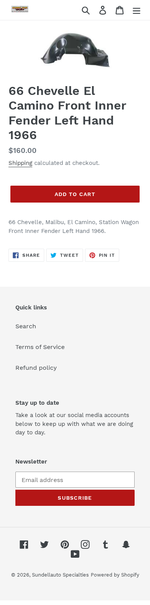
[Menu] (136, 10)
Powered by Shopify (115, 575)
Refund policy (36, 367)
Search (25, 326)
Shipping (20, 163)
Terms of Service (40, 347)
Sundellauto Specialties (60, 575)
